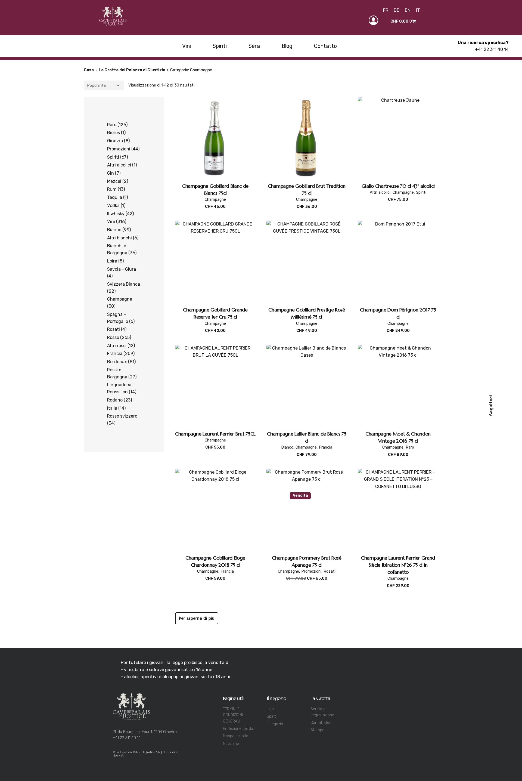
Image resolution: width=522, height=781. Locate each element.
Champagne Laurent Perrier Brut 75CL (215, 434)
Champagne (215, 199)
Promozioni (311, 571)
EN (408, 10)
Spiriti (421, 192)
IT (418, 10)
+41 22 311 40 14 (492, 49)
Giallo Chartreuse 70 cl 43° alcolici (398, 186)
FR (385, 10)
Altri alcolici (380, 192)
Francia (325, 447)
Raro (410, 447)
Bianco (287, 447)
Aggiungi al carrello (215, 212)
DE (396, 10)
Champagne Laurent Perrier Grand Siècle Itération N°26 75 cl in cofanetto (398, 565)
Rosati (329, 571)
